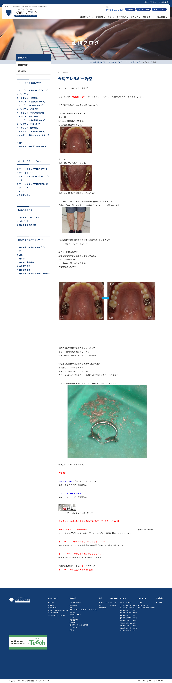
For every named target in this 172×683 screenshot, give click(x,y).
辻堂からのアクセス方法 (127, 625)
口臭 (21, 254)
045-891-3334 (115, 9)
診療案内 (99, 17)
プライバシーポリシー (145, 681)
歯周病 (22, 258)
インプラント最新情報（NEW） (32, 120)
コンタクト (148, 17)
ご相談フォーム (143, 605)
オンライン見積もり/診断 (146, 608)
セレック (23, 191)
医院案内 (51, 605)
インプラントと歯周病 (28, 97)
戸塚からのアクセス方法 (127, 623)
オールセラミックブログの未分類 (33, 183)
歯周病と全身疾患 (26, 262)
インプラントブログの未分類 (31, 112)
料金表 (101, 605)
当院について (85, 17)
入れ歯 (72, 617)
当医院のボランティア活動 (56, 615)
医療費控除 (102, 608)
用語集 (72, 630)
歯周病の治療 (24, 269)
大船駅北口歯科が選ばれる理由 (58, 610)
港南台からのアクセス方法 (128, 618)
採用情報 (161, 17)
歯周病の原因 (24, 266)
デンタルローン (104, 603)
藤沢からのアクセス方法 (127, 608)
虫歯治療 (72, 612)
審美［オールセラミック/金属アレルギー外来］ (84, 609)
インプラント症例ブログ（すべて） (34, 90)
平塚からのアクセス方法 (127, 610)
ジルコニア (23, 187)
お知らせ (51, 603)
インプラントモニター (28, 116)
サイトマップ (158, 681)
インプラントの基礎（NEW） (31, 105)
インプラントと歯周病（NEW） (32, 101)
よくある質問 (74, 627)
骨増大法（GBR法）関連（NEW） (33, 146)
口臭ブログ (23, 221)
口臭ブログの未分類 (27, 225)
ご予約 (140, 603)
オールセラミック (26, 172)
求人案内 (159, 603)
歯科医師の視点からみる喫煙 (79, 625)
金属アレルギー (25, 195)
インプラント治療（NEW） (30, 124)
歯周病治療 (73, 605)
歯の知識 (22, 71)
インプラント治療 (75, 603)
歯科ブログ (121, 17)
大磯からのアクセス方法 (127, 620)
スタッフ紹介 (52, 608)
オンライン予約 (159, 9)
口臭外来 (72, 622)
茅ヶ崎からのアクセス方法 (128, 605)
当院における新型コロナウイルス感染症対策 (156, 2)
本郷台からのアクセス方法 (128, 613)
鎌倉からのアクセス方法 (127, 615)
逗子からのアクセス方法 (127, 631)
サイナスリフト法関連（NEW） (32, 131)
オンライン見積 (144, 9)
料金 (110, 17)
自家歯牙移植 (74, 620)
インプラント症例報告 (28, 127)
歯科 (21, 142)
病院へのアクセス (125, 603)
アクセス (134, 17)
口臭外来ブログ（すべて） (30, 217)
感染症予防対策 (53, 613)
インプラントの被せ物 (28, 109)
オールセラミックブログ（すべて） (34, 168)
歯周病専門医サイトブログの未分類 (34, 273)
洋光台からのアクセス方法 (128, 628)
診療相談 (130, 9)
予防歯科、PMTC (75, 615)
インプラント (24, 94)
